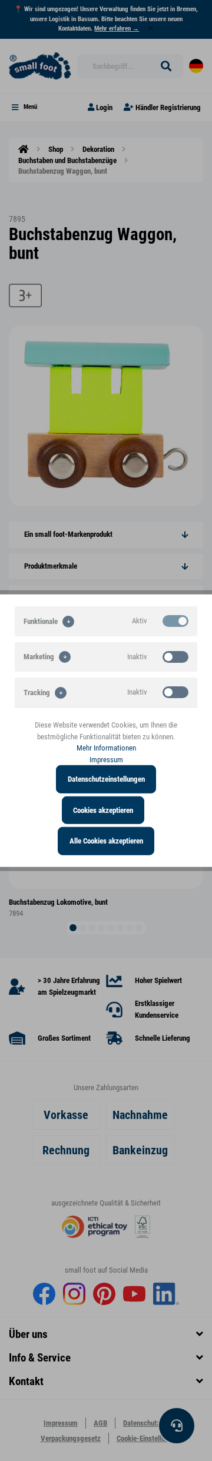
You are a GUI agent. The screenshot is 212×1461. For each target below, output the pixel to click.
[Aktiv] (175, 621)
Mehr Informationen (106, 747)
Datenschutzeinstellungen (106, 779)
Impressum (106, 759)
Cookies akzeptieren (103, 809)
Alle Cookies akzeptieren (106, 840)
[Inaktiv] (175, 656)
